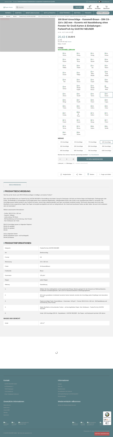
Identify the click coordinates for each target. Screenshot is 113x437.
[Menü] (110, 412)
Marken (15, 16)
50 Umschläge (78, 142)
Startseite (8, 16)
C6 (41, 257)
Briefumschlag (44, 252)
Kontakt (15, 1)
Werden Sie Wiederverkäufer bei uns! (67, 405)
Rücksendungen (62, 396)
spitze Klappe (44, 280)
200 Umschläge (78, 146)
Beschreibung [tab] (15, 185)
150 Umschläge (64, 146)
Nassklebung (43, 284)
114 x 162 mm (44, 261)
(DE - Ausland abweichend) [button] (80, 163)
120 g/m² (42, 275)
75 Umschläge (92, 142)
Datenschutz (7, 407)
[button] (108, 372)
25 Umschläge (64, 142)
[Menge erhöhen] (73, 159)
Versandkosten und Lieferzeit (65, 391)
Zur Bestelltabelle (94, 154)
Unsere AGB (6, 410)
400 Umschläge (64, 150)
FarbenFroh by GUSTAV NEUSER (27, 16)
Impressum (6, 415)
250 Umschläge (92, 146)
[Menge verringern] (60, 159)
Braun (41, 270)
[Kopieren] (72, 32)
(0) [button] (92, 1)
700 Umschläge (92, 150)
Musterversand (61, 389)
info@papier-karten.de (13, 394)
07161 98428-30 (9, 391)
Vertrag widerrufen (102, 433)
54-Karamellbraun (45, 266)
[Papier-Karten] (8, 7)
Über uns (60, 386)
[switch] (107, 423)
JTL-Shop (92, 431)
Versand (69, 41)
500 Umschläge (78, 150)
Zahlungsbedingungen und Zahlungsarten (68, 394)
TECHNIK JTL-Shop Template (102, 431)
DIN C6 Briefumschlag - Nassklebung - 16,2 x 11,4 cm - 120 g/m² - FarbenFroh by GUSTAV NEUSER (62, 16)
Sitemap (6, 412)
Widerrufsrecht (7, 405)
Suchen (78, 7)
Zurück (1, 16)
